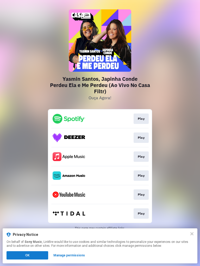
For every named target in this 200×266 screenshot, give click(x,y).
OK (27, 255)
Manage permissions (69, 255)
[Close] (192, 234)
